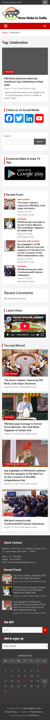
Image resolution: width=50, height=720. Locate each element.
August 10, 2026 (24, 278)
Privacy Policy (11, 712)
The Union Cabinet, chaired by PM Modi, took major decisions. (31, 205)
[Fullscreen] (42, 334)
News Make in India (27, 88)
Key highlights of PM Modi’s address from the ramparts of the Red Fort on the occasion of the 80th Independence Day (31, 250)
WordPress (34, 715)
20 (25, 681)
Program (9, 72)
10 (5, 676)
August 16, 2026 (24, 234)
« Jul (4, 696)
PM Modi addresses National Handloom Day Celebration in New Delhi (23, 81)
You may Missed (14, 345)
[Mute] (37, 334)
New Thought (23, 200)
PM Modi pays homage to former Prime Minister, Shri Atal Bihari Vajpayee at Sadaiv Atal (31, 226)
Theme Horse (36, 712)
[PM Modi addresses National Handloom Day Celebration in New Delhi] (25, 61)
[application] (25, 326)
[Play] (7, 334)
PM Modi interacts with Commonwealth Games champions (30, 272)
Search (7, 136)
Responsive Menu (45, 2)
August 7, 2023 (10, 88)
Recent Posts (14, 194)
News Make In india (32, 708)
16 (44, 676)
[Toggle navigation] (5, 26)
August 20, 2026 (24, 212)
